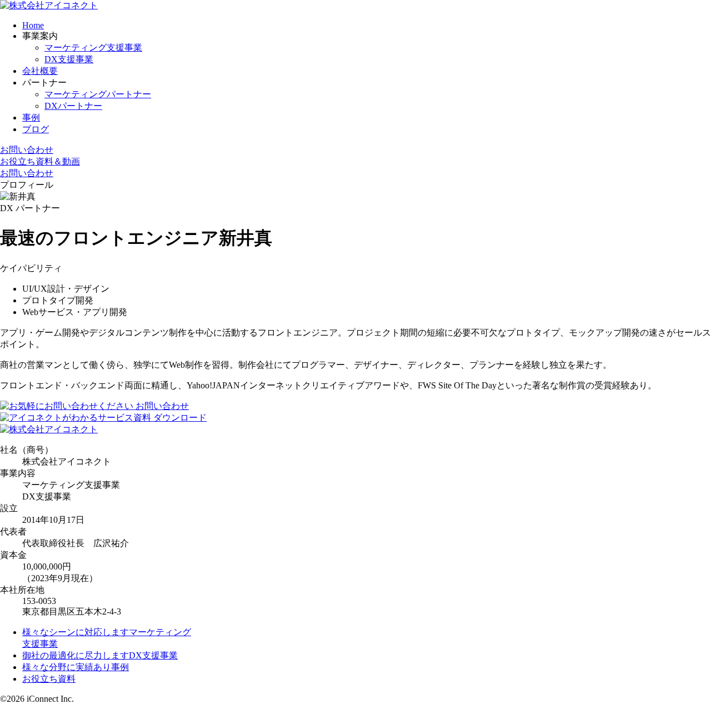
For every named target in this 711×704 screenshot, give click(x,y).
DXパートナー (73, 106)
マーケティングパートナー (97, 94)
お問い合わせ (26, 149)
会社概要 (40, 71)
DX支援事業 (68, 59)
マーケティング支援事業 (93, 47)
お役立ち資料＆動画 (40, 161)
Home (33, 25)
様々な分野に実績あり (75, 667)
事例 (31, 117)
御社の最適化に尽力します (100, 655)
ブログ (35, 129)
